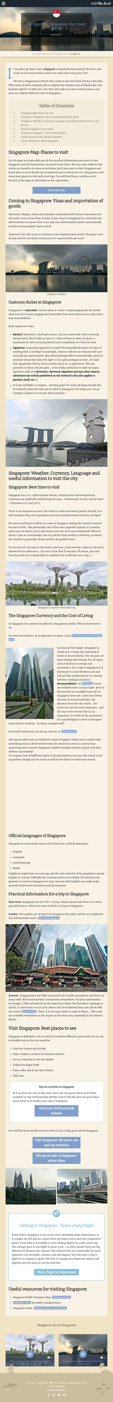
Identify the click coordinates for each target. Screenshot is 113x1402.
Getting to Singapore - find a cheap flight (43, 132)
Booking (87, 683)
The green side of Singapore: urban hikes (56, 1158)
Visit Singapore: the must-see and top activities (56, 1142)
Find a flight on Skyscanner (56, 1272)
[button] (56, 3)
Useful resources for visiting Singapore (42, 136)
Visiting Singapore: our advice (37, 128)
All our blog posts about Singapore (40, 140)
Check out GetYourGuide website (56, 1110)
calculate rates (22, 1302)
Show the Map (56, 190)
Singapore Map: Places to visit (37, 113)
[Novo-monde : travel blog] (102, 3)
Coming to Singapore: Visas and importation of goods (50, 116)
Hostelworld (69, 731)
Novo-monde (56, 1386)
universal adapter (49, 918)
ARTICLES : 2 (56, 35)
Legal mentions (56, 1389)
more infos (29, 1011)
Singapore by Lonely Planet (50, 1308)
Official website (61, 1297)
